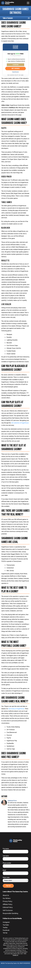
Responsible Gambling (10, 913)
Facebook (6, 930)
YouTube (6, 925)
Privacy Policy (7, 901)
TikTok (5, 933)
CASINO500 (15, 64)
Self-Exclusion (8, 910)
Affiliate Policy (7, 904)
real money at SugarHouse (16, 709)
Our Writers (7, 898)
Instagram (6, 922)
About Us (6, 895)
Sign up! (8, 885)
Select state (6, 877)
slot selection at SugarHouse (20, 423)
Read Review (15, 71)
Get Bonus (15, 68)
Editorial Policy (8, 907)
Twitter (5, 927)
